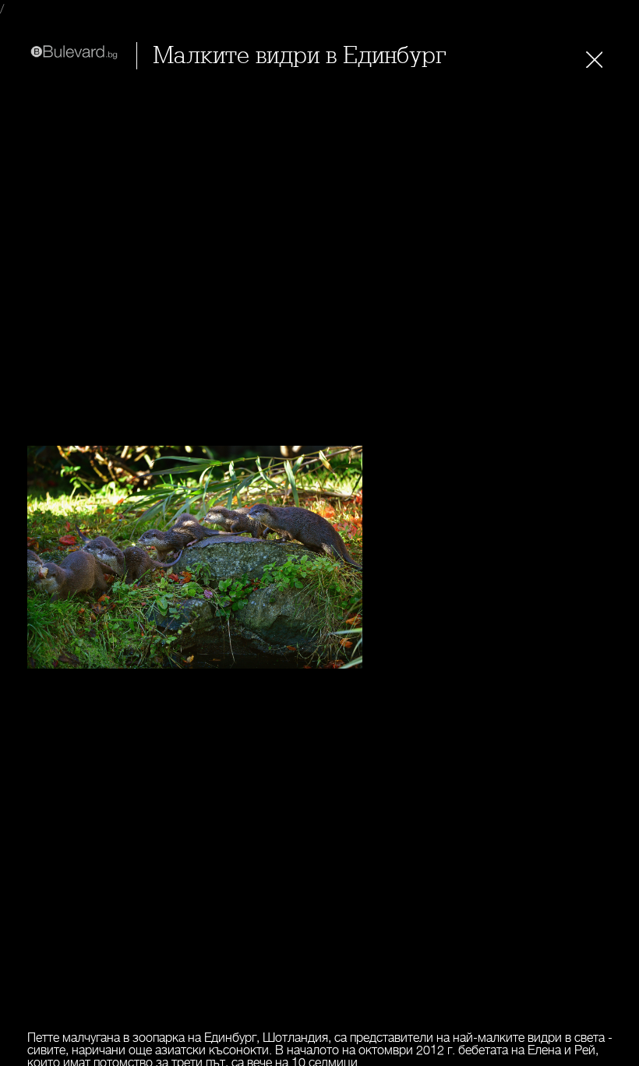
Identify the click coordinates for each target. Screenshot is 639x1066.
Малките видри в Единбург (300, 55)
